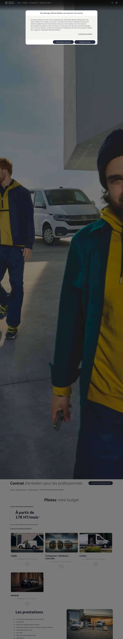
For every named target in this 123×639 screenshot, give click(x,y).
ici (82, 28)
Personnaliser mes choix (63, 42)
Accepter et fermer (84, 42)
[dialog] (61, 319)
